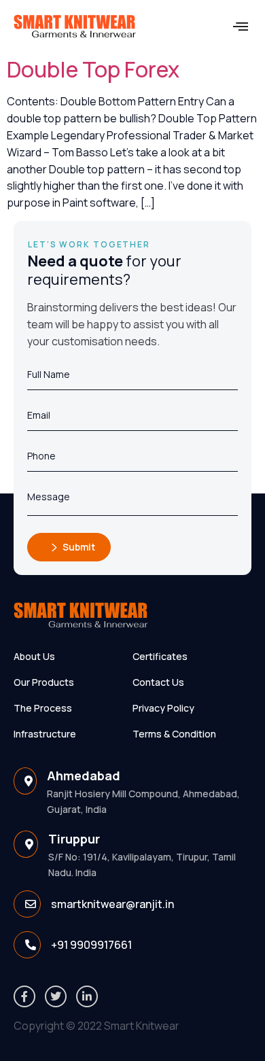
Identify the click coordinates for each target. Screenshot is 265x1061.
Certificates (160, 656)
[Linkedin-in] (87, 996)
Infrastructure (45, 733)
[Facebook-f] (24, 996)
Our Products (44, 682)
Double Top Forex (93, 69)
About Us (34, 656)
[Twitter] (56, 996)
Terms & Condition (174, 733)
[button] (240, 27)
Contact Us (158, 682)
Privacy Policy (163, 707)
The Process (43, 707)
